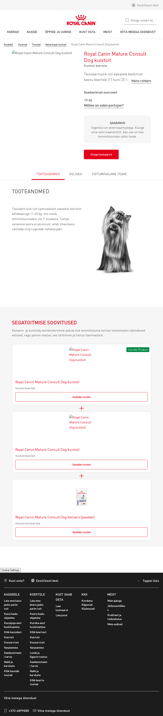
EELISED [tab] (75, 174)
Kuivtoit (9, 639)
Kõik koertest (38, 634)
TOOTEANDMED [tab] (48, 174)
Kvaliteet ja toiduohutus (114, 619)
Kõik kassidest (13, 634)
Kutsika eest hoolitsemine (37, 627)
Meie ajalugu (114, 603)
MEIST (111, 597)
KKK (84, 597)
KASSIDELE (12, 597)
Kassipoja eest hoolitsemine (13, 627)
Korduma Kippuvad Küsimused (88, 607)
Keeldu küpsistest (78, 697)
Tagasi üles (151, 583)
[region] (81, 678)
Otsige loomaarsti (101, 154)
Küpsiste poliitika (90, 666)
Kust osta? (16, 583)
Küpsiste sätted (14, 571)
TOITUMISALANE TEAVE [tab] (109, 174)
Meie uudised (114, 626)
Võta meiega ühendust (54, 713)
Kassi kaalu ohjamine (11, 618)
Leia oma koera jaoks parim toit (37, 607)
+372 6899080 (19, 713)
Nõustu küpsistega (78, 685)
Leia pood (61, 617)
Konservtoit (11, 644)
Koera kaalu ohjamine (37, 618)
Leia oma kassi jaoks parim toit (12, 607)
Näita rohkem (141, 80)
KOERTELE (37, 597)
